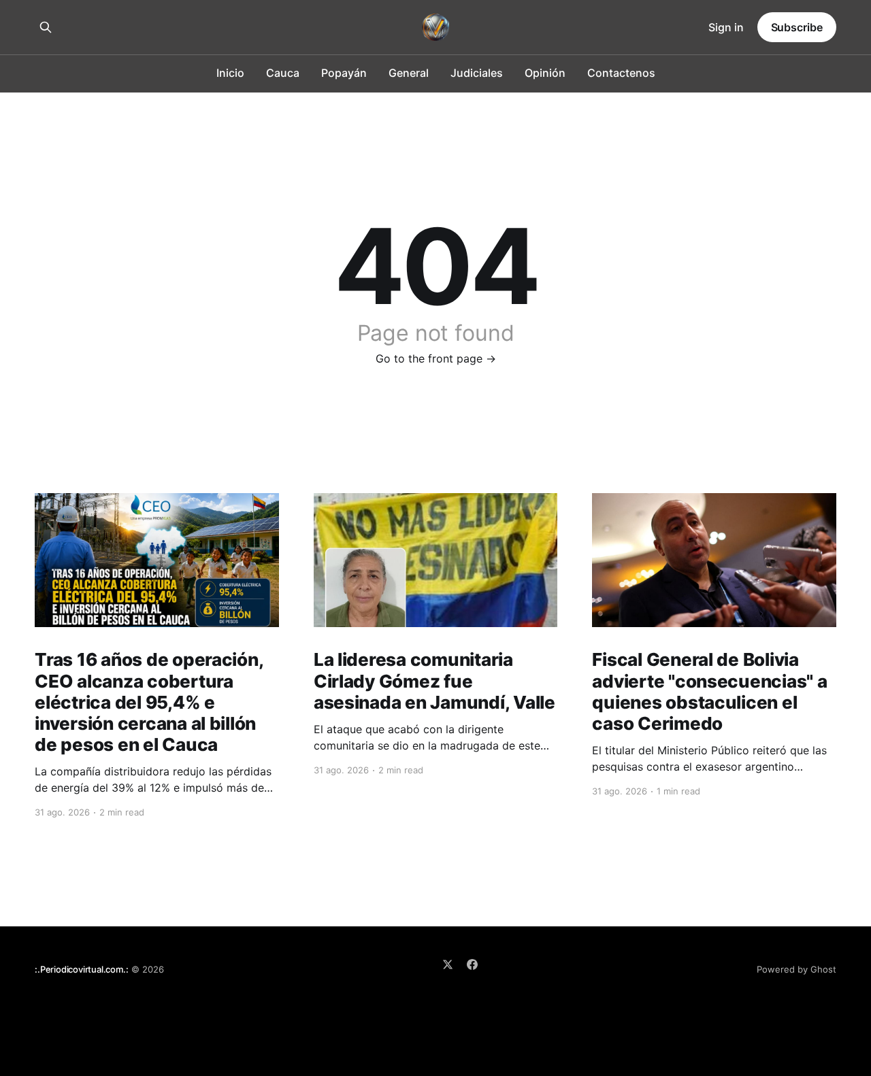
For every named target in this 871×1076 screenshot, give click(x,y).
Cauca (282, 73)
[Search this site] (45, 27)
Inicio (230, 73)
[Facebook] (472, 964)
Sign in (726, 27)
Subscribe (797, 27)
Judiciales (476, 73)
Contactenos (621, 73)
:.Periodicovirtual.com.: (81, 969)
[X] (447, 964)
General (409, 73)
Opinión (545, 73)
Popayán (344, 73)
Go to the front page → (436, 358)
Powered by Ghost (796, 969)
